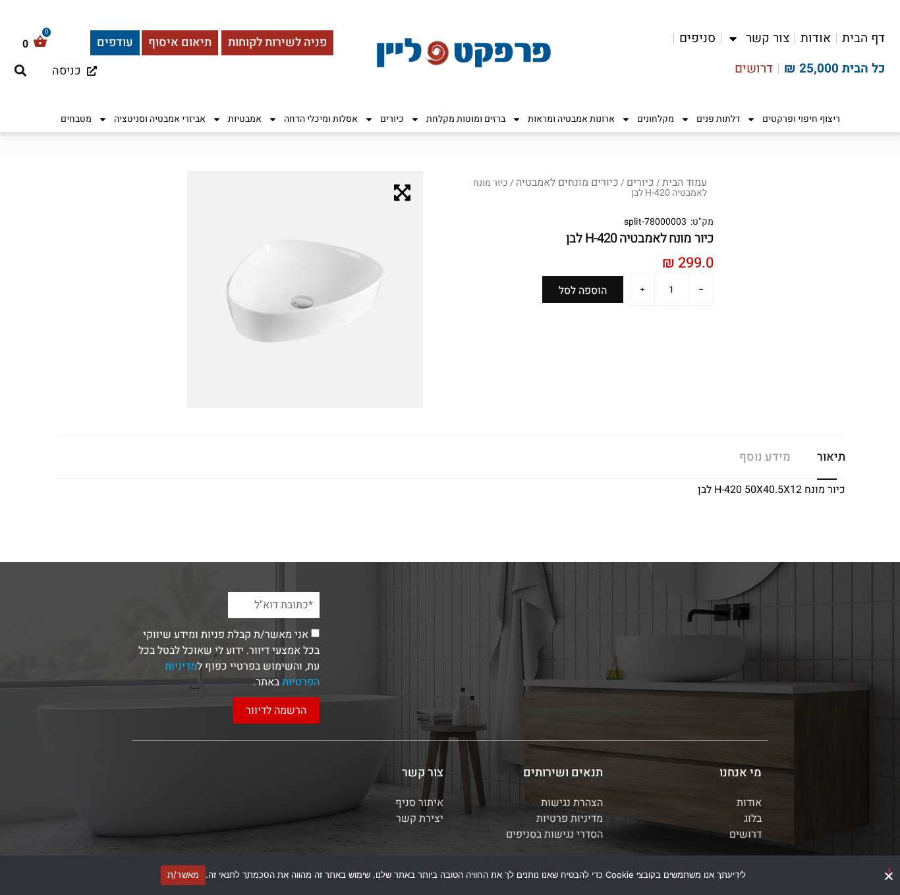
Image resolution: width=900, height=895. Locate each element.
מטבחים (76, 119)
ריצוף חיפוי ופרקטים (801, 119)
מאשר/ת (183, 874)
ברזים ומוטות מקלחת (465, 119)
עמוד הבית (684, 182)
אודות (816, 38)
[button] (20, 70)
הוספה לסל (583, 291)
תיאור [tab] (831, 457)
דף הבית (863, 38)
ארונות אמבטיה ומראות (571, 119)
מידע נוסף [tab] (765, 457)
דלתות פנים (718, 119)
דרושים (754, 68)
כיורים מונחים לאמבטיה (567, 182)
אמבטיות (245, 119)
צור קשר (767, 38)
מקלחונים (655, 119)
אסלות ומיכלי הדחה (321, 119)
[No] (889, 874)
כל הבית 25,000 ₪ (834, 68)
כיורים (392, 119)
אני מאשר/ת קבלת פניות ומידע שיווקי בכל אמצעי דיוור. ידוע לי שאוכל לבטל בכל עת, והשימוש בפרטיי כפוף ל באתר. (229, 658)
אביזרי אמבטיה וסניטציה (160, 119)
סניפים (697, 38)
